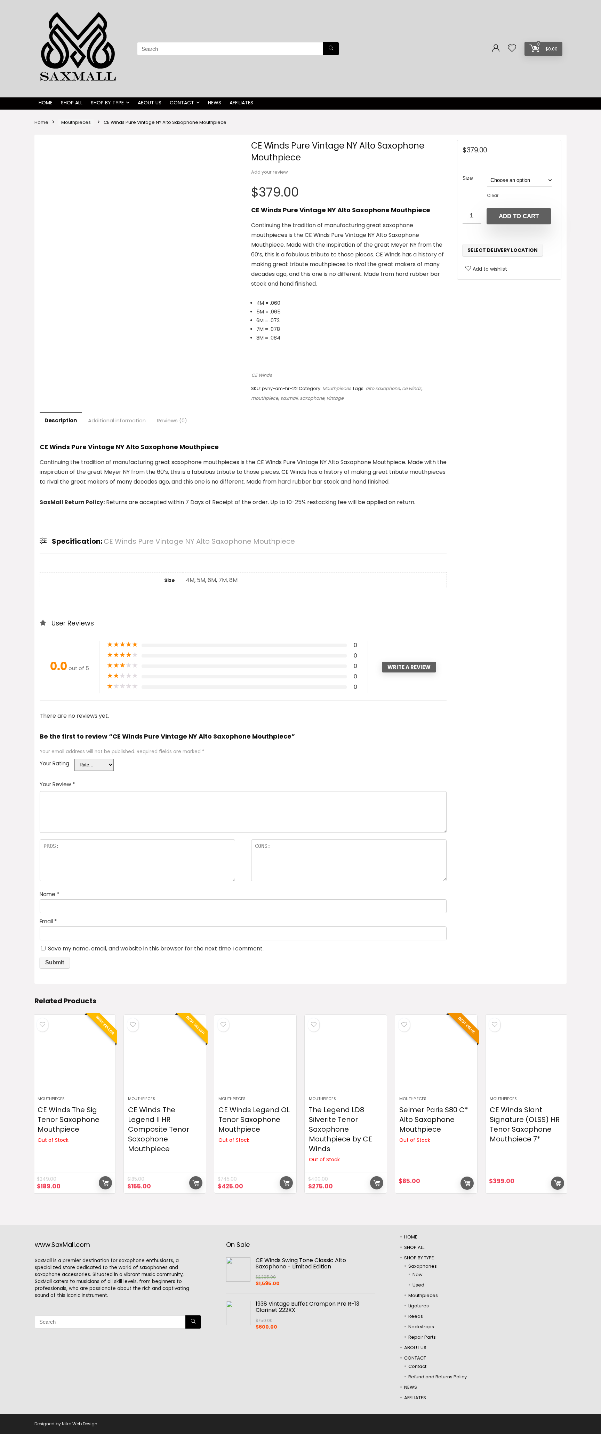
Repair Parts (422, 1337)
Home (41, 122)
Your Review (57, 784)
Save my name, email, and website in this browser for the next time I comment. (156, 949)
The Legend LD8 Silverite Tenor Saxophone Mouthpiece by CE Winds (340, 1129)
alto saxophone (383, 388)
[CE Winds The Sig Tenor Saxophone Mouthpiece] (74, 1059)
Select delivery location (502, 250)
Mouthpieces (76, 122)
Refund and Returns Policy (437, 1376)
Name (49, 894)
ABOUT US (149, 102)
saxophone (312, 398)
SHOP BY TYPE (107, 102)
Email (48, 921)
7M (222, 580)
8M (233, 580)
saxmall (289, 398)
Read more (105, 1182)
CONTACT (182, 102)
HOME (46, 102)
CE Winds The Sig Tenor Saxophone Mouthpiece (68, 1119)
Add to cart (519, 216)
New (417, 1274)
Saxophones (422, 1266)
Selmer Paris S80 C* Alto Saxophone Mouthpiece (433, 1119)
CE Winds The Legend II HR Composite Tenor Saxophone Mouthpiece (158, 1129)
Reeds (415, 1316)
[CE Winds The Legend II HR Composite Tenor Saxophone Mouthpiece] (165, 1059)
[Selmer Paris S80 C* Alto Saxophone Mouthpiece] (436, 1059)
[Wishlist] (512, 48)
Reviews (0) (172, 420)
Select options (195, 1182)
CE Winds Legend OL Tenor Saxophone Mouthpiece (254, 1119)
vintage (335, 398)
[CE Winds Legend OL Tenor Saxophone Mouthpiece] (255, 1059)
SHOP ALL (71, 102)
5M (201, 580)
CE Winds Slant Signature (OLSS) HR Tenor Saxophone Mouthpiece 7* (525, 1124)
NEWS (214, 102)
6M (212, 580)
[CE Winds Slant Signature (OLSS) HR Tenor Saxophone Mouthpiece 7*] (526, 1059)
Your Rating (54, 763)
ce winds (412, 388)
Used (418, 1285)
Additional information (117, 420)
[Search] (331, 48)
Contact (417, 1366)
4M (190, 580)
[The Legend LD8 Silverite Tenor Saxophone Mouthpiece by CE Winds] (346, 1059)
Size (468, 178)
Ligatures (418, 1305)
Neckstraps (421, 1326)
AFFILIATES (241, 102)
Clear (492, 195)
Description (61, 420)
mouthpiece (264, 398)
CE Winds (261, 375)
